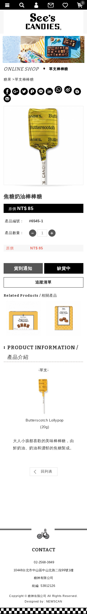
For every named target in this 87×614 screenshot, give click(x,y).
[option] (23, 318)
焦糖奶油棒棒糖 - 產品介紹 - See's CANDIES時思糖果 (43, 21)
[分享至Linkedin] (49, 91)
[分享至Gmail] (7, 98)
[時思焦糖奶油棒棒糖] (23, 318)
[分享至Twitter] (24, 91)
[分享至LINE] (40, 91)
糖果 (7, 79)
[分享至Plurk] (32, 91)
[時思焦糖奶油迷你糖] (63, 318)
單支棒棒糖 (24, 79)
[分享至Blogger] (77, 91)
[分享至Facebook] (7, 91)
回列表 (46, 471)
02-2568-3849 (44, 562)
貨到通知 (23, 268)
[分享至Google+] (15, 91)
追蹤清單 (43, 282)
